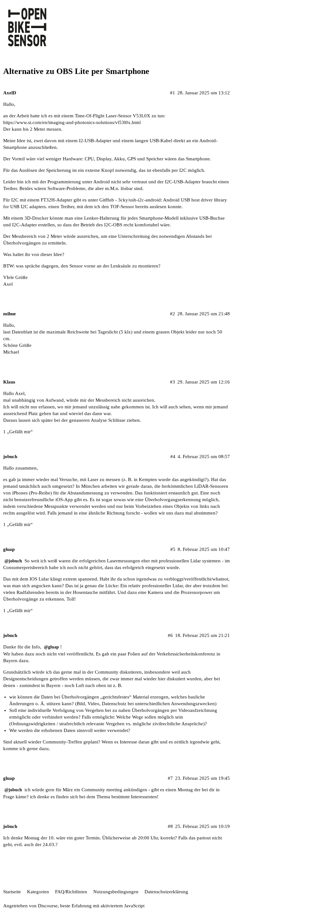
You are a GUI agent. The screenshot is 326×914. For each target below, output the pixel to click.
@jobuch (13, 561)
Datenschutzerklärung (166, 891)
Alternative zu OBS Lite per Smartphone (76, 71)
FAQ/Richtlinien (71, 891)
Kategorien (38, 891)
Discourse (48, 905)
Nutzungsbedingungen (115, 891)
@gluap (51, 647)
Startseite (12, 891)
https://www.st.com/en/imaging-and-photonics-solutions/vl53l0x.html (72, 122)
